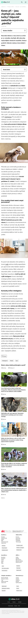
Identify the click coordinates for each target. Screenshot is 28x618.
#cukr (18, 586)
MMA (2, 562)
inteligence (8, 117)
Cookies (15, 605)
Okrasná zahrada (4, 577)
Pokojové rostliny (4, 578)
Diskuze (12, 368)
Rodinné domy (19, 562)
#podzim (3, 590)
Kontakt (19, 602)
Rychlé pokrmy (19, 582)
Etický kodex (10, 605)
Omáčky (17, 578)
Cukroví (17, 577)
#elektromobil (5, 550)
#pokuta (3, 545)
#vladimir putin (19, 545)
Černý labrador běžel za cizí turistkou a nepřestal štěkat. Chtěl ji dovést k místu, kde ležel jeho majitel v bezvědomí (14, 465)
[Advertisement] (14, 512)
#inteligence (5, 360)
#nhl (3, 566)
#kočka (11, 360)
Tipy (2, 580)
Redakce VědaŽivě (7, 30)
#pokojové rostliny (5, 588)
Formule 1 (3, 558)
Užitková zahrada (4, 581)
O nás (8, 602)
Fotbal (2, 559)
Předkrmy (18, 580)
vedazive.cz (3, 6)
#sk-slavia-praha (5, 568)
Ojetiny (2, 539)
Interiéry (17, 558)
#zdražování (19, 550)
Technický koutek (4, 541)
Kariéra (14, 602)
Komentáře (18, 538)
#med (18, 588)
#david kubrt (4, 548)
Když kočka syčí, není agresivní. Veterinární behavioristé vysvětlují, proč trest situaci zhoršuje (12, 415)
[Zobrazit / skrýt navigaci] (25, 2)
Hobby (17, 557)
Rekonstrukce (18, 559)
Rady (2, 540)
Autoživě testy (4, 538)
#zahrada (18, 568)
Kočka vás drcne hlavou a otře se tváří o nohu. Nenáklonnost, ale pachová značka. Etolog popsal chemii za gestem (13, 440)
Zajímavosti (3, 543)
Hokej (2, 561)
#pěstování (19, 570)
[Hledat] (22, 2)
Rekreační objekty (19, 561)
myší (6, 264)
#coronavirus (4, 570)
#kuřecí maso (19, 590)
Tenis (2, 563)
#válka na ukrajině (20, 547)
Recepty (17, 581)
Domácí (17, 537)
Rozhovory (18, 539)
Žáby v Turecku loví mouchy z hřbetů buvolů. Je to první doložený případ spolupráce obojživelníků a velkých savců (14, 490)
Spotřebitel (18, 540)
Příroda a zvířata (11, 6)
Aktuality (3, 537)
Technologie (18, 541)
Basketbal (3, 557)
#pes (17, 360)
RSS (19, 605)
